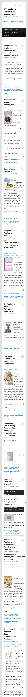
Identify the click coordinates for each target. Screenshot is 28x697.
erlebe (13, 161)
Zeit (17, 621)
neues (18, 348)
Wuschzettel (14, 92)
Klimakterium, (15, 221)
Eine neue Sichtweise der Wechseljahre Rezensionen (9, 360)
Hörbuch (15, 617)
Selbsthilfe (18, 618)
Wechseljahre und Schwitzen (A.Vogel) (11, 481)
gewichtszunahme (16, 295)
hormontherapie (14, 296)
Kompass (20, 296)
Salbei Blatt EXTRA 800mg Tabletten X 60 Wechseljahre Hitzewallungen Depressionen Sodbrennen (10, 430)
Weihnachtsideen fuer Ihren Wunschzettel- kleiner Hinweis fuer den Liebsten (11, 50)
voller (5, 620)
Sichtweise (6, 416)
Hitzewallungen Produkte (9, 464)
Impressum (6, 35)
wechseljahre (14, 90)
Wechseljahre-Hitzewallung (18, 87)
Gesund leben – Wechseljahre (10, 170)
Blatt (17, 468)
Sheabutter (17, 29)
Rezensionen (20, 415)
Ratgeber (14, 618)
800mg (13, 468)
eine (13, 415)
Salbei (21, 470)
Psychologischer (7, 618)
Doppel (13, 615)
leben (17, 222)
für (18, 615)
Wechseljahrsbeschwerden (10, 621)
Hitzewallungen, (15, 159)
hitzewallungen (7, 90)
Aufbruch (7, 348)
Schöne (17, 161)
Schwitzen (18, 531)
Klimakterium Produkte (11, 218)
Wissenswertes (7, 89)
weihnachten (20, 90)
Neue (16, 415)
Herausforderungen (8, 617)
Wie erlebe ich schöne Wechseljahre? (14, 110)
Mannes (14, 348)
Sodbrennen (6, 471)
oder (7, 297)
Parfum (10, 71)
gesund (14, 222)
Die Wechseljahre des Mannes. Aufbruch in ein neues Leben (11, 308)
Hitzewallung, (15, 614)
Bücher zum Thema (8, 29)
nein (5, 297)
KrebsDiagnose (14, 32)
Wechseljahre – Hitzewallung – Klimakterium (10, 12)
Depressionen (7, 470)
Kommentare (13, 162)
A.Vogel (14, 531)
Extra (11, 470)
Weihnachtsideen (7, 92)
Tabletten (12, 471)
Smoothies (6, 32)
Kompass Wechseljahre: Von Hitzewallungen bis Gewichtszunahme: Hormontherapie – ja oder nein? (14, 255)
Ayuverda (14, 347)
